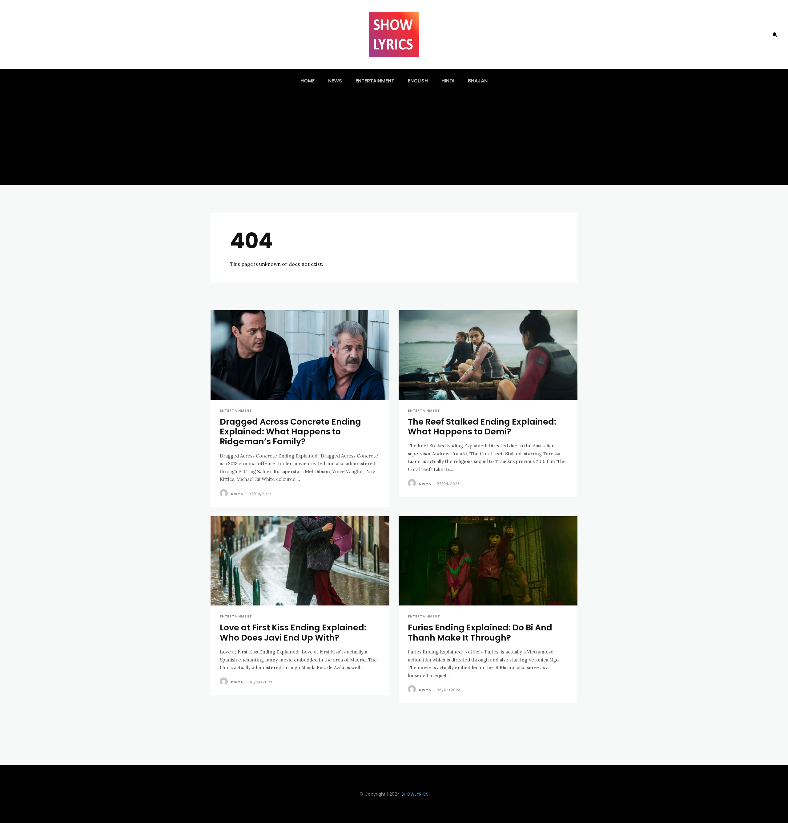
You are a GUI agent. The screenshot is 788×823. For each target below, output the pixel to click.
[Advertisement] (394, 139)
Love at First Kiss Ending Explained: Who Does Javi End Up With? (293, 632)
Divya (237, 493)
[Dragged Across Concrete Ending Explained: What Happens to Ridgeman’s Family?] (300, 355)
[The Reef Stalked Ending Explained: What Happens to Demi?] (488, 355)
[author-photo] (225, 493)
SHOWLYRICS (414, 794)
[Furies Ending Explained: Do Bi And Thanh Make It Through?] (488, 561)
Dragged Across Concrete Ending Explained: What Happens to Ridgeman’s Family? (290, 431)
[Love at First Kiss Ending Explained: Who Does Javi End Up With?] (300, 561)
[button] (775, 34)
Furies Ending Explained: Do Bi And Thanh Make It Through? (480, 632)
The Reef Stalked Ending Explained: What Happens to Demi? (482, 426)
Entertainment (236, 410)
